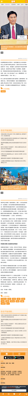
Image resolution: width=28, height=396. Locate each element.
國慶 (22, 301)
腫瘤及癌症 (3, 373)
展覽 (23, 299)
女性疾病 (3, 374)
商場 (3, 301)
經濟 (10, 299)
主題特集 (13, 4)
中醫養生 (19, 371)
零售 (14, 299)
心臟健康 (9, 373)
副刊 (22, 4)
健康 (2, 4)
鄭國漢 (3, 91)
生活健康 (14, 371)
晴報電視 (7, 4)
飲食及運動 (8, 371)
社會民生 (4, 299)
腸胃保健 (14, 373)
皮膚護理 (12, 374)
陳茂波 (12, 301)
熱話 (10, 363)
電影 (19, 299)
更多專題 (17, 374)
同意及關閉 (14, 390)
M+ (8, 303)
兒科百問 (19, 373)
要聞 (7, 363)
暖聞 (13, 363)
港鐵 (8, 301)
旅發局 (3, 303)
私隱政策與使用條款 (10, 387)
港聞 (2, 52)
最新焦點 (3, 363)
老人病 (7, 374)
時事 (18, 4)
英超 (18, 301)
